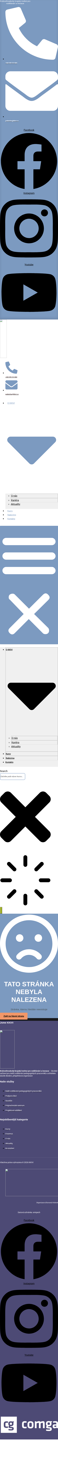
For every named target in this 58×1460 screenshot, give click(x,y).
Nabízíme (11, 515)
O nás (14, 495)
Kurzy (10, 511)
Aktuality (15, 504)
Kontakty (11, 519)
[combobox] (12, 776)
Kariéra (15, 500)
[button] (29, 585)
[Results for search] (25, 881)
